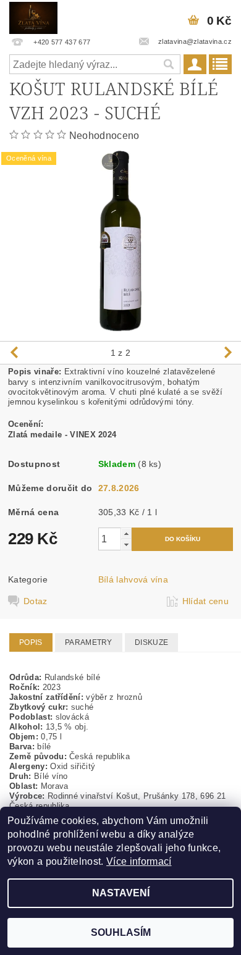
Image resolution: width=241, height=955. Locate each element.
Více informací (138, 861)
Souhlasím (121, 932)
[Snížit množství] (126, 544)
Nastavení (121, 893)
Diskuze (151, 642)
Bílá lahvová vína (133, 579)
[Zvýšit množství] (126, 533)
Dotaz (35, 601)
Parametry (88, 642)
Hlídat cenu (205, 601)
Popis (31, 642)
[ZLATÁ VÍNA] (33, 16)
